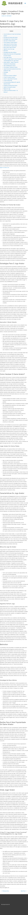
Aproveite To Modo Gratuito (9, 40)
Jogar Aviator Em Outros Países (10, 44)
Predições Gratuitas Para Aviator (10, 85)
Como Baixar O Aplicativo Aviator (10, 67)
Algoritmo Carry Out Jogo (9, 49)
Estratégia (6, 72)
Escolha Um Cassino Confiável (10, 75)
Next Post (23, 891)
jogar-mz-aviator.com (4, 167)
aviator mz (4, 15)
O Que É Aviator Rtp (8, 80)
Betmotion (6, 50)
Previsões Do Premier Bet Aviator (11, 37)
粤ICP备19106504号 (5, 904)
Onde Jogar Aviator (8, 57)
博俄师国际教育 (15, 3)
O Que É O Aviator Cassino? (9, 77)
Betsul (5, 73)
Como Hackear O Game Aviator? (10, 42)
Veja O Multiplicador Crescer (9, 65)
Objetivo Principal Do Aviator (10, 87)
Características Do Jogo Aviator (10, 45)
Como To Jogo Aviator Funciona (10, 78)
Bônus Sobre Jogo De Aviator (10, 47)
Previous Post (5, 891)
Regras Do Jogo (7, 88)
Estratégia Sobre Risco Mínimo (10, 52)
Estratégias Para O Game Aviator (10, 39)
